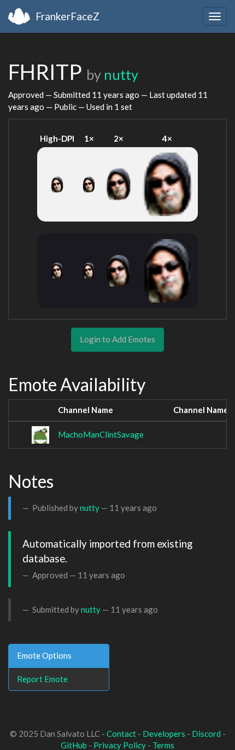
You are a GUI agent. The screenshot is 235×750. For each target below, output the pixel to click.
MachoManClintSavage (101, 434)
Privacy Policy (119, 745)
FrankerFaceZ (67, 16)
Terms (163, 745)
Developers (164, 734)
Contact (121, 734)
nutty (121, 74)
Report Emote (42, 679)
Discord (206, 734)
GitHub (74, 745)
